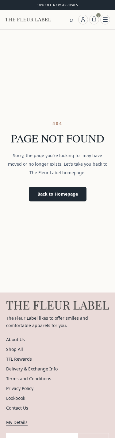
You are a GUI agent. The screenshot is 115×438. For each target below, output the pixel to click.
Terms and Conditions (28, 378)
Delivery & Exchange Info (32, 369)
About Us (15, 339)
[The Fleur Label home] (28, 19)
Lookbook (15, 398)
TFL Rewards (19, 359)
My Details (17, 422)
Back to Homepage (57, 194)
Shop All (14, 349)
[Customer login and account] (83, 19)
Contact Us (17, 408)
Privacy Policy (19, 388)
